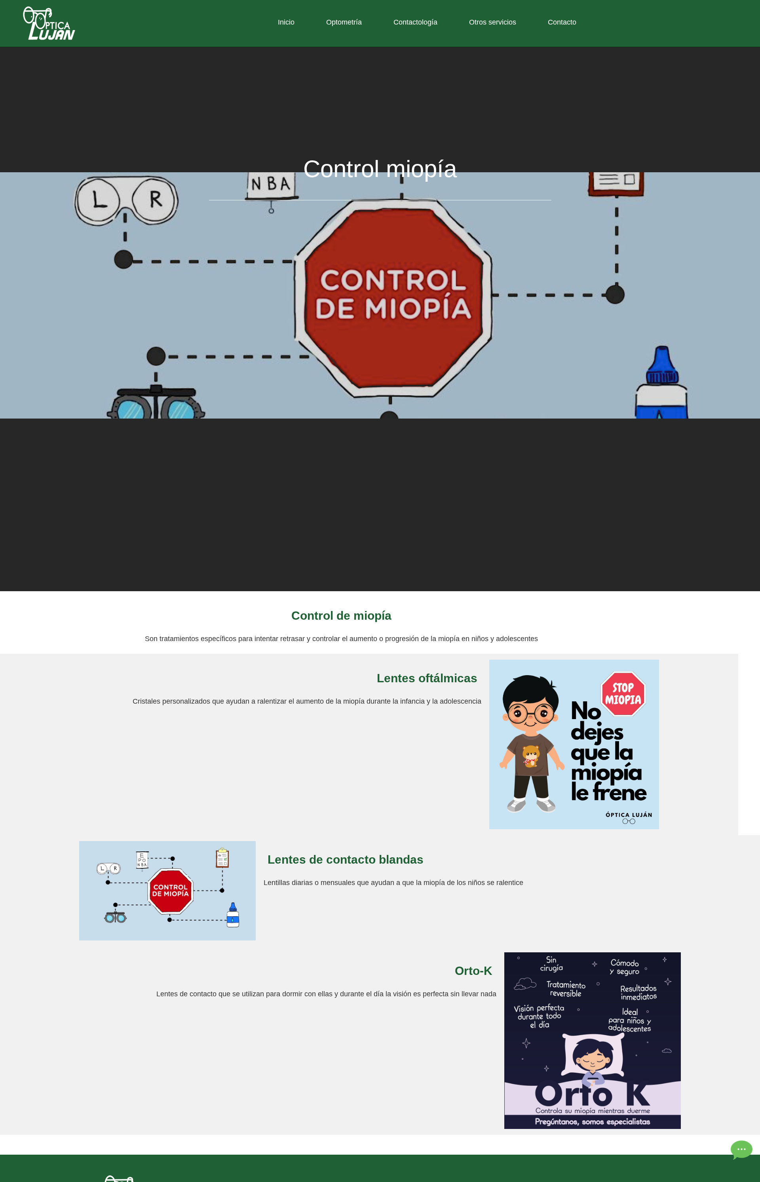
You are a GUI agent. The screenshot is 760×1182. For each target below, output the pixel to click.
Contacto (562, 22)
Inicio (286, 22)
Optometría (344, 22)
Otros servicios (492, 22)
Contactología (415, 22)
